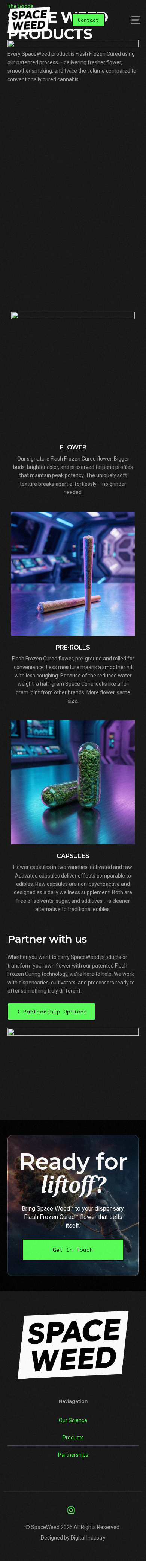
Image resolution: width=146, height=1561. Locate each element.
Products (73, 1438)
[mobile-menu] (129, 20)
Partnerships (73, 1455)
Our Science (73, 1420)
